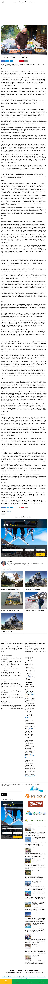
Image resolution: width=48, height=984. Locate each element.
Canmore (31, 728)
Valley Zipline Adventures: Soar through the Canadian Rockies (35, 644)
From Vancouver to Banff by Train (30, 741)
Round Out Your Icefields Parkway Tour (11, 691)
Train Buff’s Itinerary (7, 702)
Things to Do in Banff (29, 761)
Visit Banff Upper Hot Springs (38, 923)
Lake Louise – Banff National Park (24, 2)
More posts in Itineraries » (42, 569)
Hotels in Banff (29, 664)
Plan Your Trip (32, 977)
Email (3, 788)
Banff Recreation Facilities (37, 934)
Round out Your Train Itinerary (9, 669)
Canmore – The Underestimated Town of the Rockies (30, 722)
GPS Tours (34, 848)
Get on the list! (28, 717)
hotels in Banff (28, 676)
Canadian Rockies (29, 684)
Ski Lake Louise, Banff (36, 881)
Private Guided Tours (36, 870)
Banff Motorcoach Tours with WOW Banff (12, 643)
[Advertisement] (24, 13)
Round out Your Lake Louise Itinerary (11, 658)
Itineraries (9, 511)
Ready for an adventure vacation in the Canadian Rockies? (39, 859)
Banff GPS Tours (35, 955)
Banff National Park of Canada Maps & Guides (30, 700)
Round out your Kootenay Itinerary (10, 680)
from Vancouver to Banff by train (30, 756)
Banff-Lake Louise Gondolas (37, 913)
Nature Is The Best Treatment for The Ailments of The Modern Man (38, 903)
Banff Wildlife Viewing (36, 944)
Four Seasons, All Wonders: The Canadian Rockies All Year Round (38, 892)
